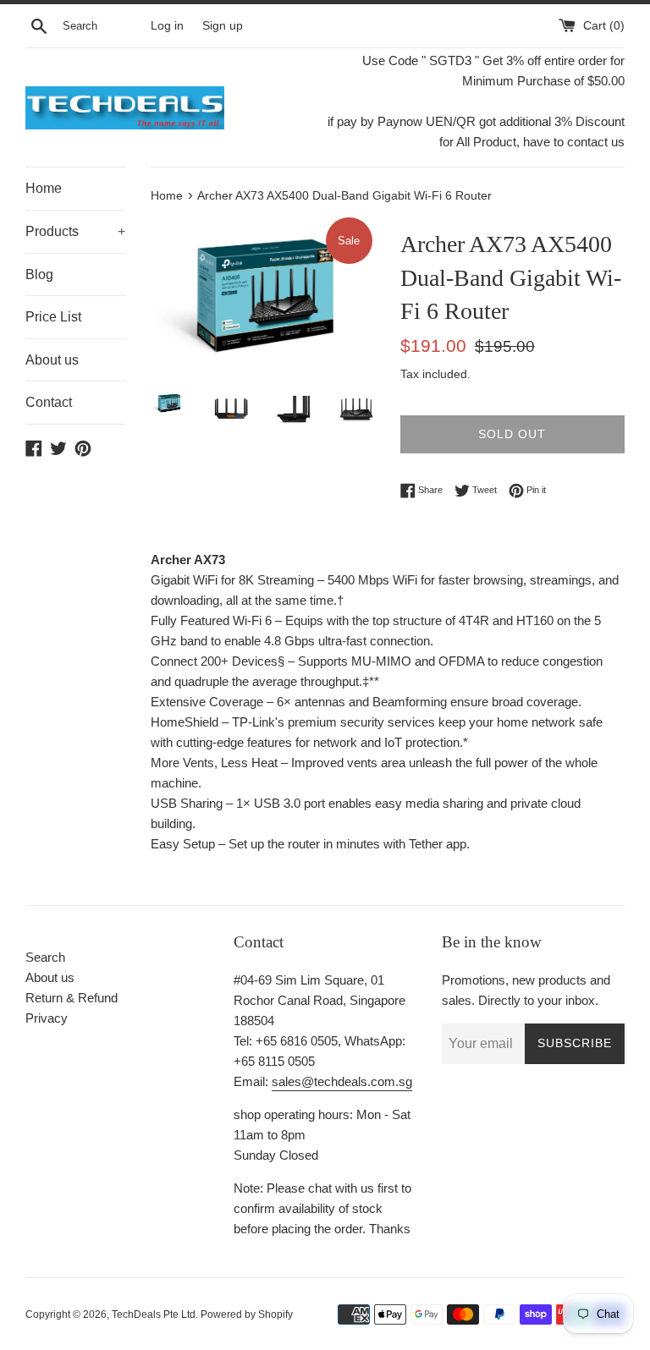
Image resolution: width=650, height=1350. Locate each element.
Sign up (222, 25)
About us (52, 360)
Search (45, 957)
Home (43, 188)
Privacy (46, 1018)
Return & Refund (71, 998)
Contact (48, 402)
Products (75, 231)
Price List (53, 317)
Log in (167, 25)
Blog (39, 274)
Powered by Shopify (247, 1314)
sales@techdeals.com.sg (342, 1081)
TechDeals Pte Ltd (154, 1314)
